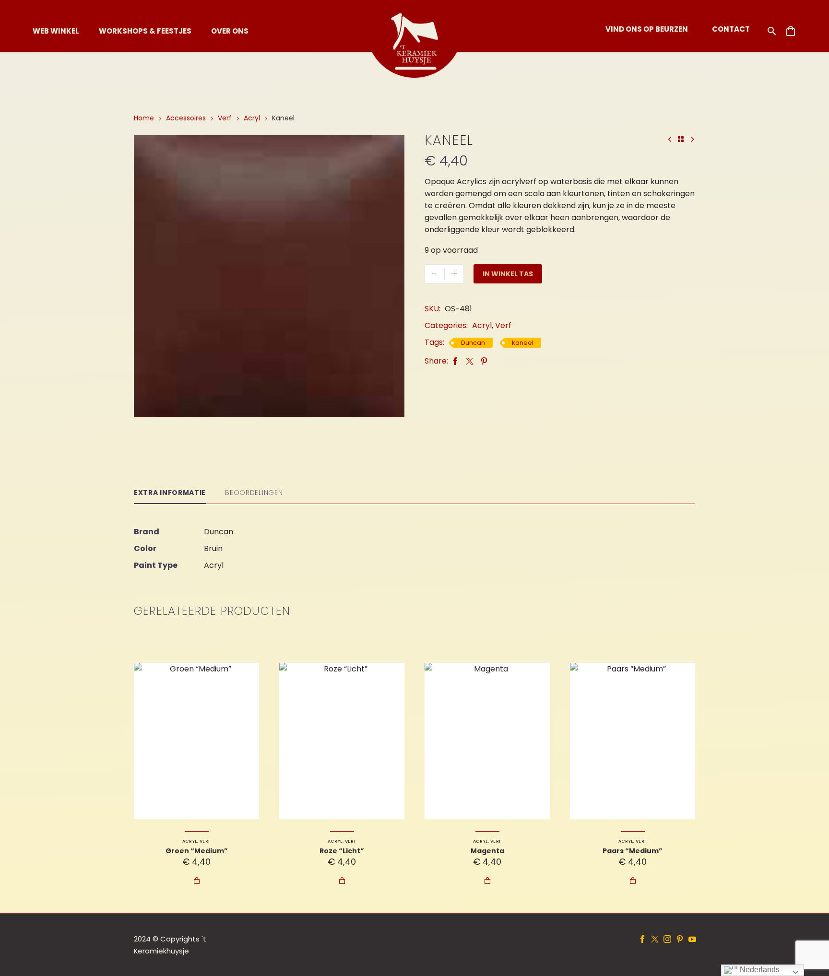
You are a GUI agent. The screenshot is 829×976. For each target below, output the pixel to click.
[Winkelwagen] (790, 31)
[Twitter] (469, 361)
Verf (225, 118)
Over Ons (230, 31)
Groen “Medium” (197, 851)
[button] (772, 31)
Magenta (487, 851)
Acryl (252, 118)
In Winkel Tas (508, 274)
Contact (731, 29)
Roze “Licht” (342, 851)
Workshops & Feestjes (145, 31)
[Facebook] (455, 361)
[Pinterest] (484, 361)
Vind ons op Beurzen (646, 29)
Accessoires (186, 118)
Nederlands (759, 969)
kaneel (522, 342)
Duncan (473, 342)
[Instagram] (667, 939)
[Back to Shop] (681, 139)
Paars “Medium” (633, 851)
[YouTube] (692, 939)
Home (144, 118)
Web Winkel (56, 31)
